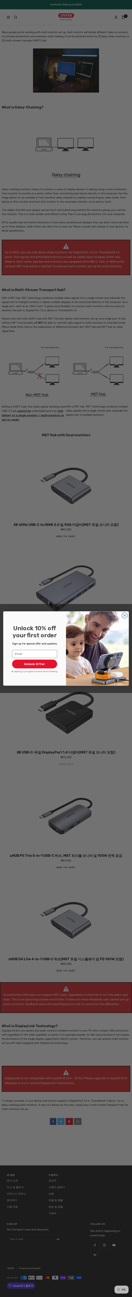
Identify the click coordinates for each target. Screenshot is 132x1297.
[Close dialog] (125, 615)
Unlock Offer (34, 664)
